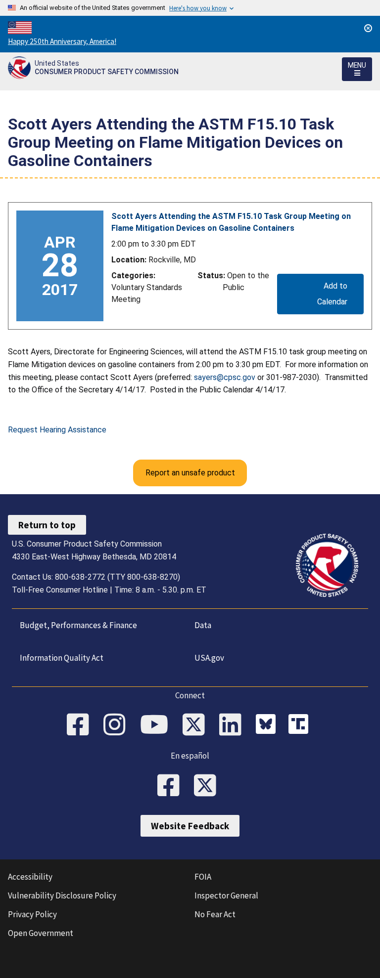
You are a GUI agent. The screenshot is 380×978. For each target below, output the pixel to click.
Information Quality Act (61, 657)
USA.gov (209, 657)
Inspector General (226, 895)
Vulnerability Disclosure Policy (62, 895)
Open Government (40, 933)
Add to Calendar (332, 293)
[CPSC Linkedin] (233, 725)
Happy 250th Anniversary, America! (62, 41)
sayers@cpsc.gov (224, 377)
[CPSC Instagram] (117, 725)
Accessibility (30, 876)
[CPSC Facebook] (81, 725)
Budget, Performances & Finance (78, 625)
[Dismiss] (368, 28)
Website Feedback (190, 826)
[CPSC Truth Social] (301, 725)
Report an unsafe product (190, 472)
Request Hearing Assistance (57, 429)
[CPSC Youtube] (157, 725)
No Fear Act (215, 914)
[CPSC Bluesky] (268, 725)
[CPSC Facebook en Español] (171, 786)
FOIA (202, 876)
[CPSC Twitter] (197, 725)
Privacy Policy (32, 914)
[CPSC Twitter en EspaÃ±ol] (208, 786)
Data (202, 625)
